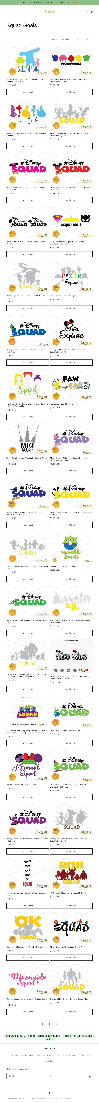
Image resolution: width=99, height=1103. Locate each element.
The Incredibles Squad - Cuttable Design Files (69, 999)
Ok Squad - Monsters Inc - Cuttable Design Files (26, 947)
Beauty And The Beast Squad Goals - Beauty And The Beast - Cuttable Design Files (26, 676)
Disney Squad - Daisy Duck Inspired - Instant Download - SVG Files (68, 459)
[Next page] (56, 1024)
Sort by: (55, 39)
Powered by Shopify (28, 1098)
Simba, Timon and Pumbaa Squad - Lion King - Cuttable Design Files (69, 840)
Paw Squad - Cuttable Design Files (64, 404)
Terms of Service (69, 1055)
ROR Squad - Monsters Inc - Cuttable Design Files (71, 893)
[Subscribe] (50, 1076)
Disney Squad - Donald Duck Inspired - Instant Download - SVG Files (25, 513)
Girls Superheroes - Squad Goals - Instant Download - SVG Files (67, 243)
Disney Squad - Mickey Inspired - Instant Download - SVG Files (71, 189)
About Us (19, 1055)
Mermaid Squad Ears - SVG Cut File (21, 785)
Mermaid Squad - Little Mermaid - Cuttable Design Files (26, 1000)
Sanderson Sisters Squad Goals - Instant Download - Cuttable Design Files (27, 405)
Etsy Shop (49, 1061)
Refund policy (84, 1055)
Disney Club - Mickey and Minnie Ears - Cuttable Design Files (26, 243)
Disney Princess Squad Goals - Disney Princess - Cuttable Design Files (26, 134)
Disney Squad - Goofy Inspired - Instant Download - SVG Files (27, 351)
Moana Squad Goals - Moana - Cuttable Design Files (25, 297)
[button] (5, 12)
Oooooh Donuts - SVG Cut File (62, 566)
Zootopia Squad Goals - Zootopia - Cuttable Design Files (27, 567)
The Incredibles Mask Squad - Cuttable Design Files (25, 894)
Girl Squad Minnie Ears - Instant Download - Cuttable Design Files (68, 351)
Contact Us (29, 1055)
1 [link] (42, 1023)
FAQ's (58, 1055)
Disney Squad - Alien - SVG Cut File (65, 731)
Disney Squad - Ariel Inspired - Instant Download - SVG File (26, 621)
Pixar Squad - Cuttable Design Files (64, 296)
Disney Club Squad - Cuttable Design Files (67, 947)
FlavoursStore (16, 1098)
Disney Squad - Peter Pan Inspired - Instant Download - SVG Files (68, 786)
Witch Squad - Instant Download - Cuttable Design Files (27, 459)
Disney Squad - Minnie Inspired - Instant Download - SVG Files (27, 189)
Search (10, 1055)
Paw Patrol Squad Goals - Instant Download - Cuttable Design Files (68, 80)
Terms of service (66, 1098)
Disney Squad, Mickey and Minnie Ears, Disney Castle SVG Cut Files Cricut (69, 678)
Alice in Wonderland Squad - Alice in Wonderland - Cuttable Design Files (70, 134)
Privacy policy (54, 1098)
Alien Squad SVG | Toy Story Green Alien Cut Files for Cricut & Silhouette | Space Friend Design (27, 732)
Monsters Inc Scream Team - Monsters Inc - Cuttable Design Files (24, 80)
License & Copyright (45, 1055)
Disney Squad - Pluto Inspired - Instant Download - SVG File (71, 513)
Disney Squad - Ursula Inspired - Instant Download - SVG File (27, 840)
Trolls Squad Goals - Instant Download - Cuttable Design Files (70, 621)
